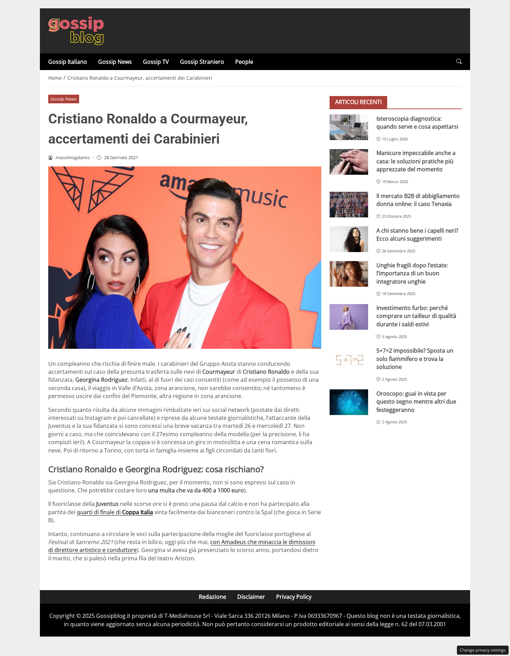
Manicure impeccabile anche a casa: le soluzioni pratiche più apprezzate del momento (416, 161)
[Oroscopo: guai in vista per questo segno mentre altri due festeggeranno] (349, 402)
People (244, 62)
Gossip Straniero (202, 62)
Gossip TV (156, 62)
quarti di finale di (115, 512)
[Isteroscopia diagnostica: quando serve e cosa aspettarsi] (349, 127)
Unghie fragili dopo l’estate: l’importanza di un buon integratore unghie (412, 273)
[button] (459, 62)
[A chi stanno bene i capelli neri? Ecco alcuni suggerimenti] (349, 239)
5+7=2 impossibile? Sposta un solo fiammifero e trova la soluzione (414, 359)
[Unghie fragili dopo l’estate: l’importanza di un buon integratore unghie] (349, 274)
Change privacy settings (483, 650)
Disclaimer (251, 597)
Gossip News (115, 62)
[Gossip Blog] (76, 30)
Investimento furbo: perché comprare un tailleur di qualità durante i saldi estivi (416, 316)
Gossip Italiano (67, 62)
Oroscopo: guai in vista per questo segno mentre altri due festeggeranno (416, 401)
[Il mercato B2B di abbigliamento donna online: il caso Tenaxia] (349, 204)
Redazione (212, 597)
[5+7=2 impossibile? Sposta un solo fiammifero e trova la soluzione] (349, 359)
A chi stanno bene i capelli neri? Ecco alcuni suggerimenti (417, 234)
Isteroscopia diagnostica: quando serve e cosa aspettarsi (417, 122)
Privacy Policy (294, 597)
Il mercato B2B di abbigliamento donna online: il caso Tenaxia (418, 199)
